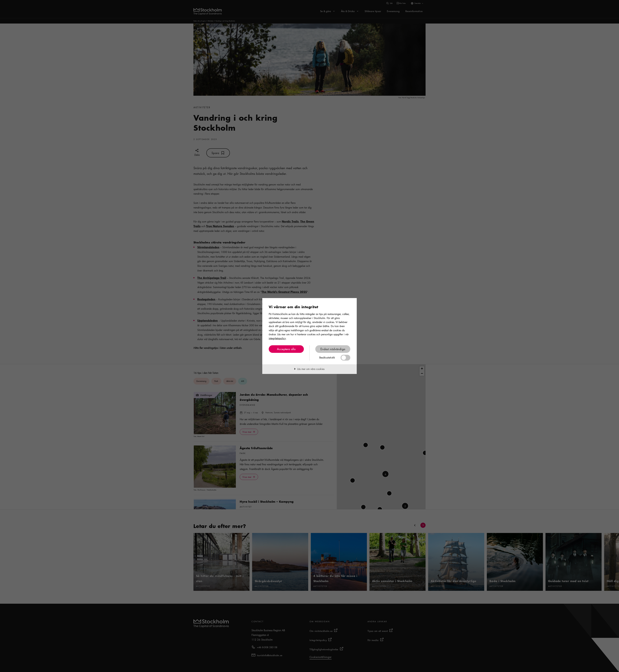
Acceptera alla (286, 349)
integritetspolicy (277, 338)
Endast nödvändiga (332, 349)
